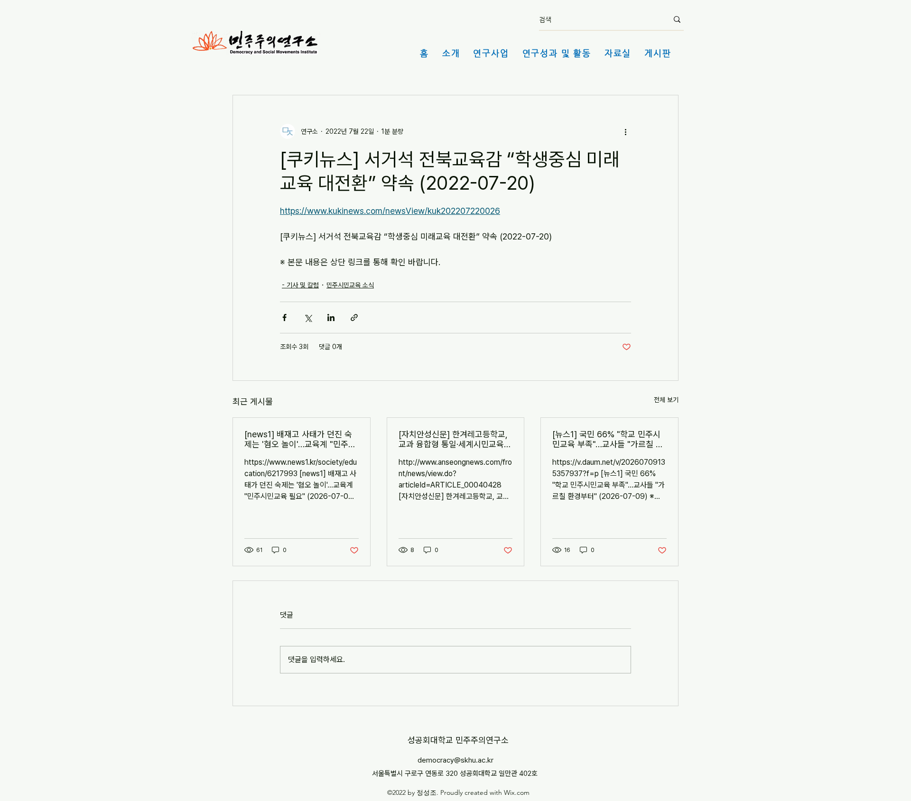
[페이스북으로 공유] (284, 317)
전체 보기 (666, 400)
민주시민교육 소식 (350, 285)
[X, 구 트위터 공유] (307, 317)
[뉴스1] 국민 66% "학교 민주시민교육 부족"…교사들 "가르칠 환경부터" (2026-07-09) (607, 439)
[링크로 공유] (354, 317)
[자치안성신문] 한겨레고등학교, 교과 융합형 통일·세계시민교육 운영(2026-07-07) (453, 439)
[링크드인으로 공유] (330, 317)
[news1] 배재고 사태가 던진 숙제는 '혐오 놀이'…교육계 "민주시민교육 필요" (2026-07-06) (300, 439)
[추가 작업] (625, 131)
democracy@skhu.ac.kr (455, 760)
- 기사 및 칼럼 (300, 285)
